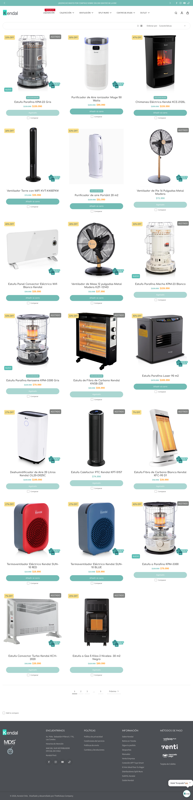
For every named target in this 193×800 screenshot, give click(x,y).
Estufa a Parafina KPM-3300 (160, 564)
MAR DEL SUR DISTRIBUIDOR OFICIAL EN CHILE (58, 749)
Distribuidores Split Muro (132, 771)
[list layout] (138, 26)
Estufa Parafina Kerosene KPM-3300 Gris (32, 380)
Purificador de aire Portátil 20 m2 (96, 195)
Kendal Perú (51, 755)
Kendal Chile (22, 795)
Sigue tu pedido (128, 745)
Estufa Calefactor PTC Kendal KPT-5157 (96, 472)
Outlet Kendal (128, 780)
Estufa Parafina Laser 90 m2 (160, 375)
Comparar (34, 118)
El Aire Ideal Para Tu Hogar (133, 767)
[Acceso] (182, 12)
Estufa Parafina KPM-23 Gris (32, 102)
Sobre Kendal (127, 736)
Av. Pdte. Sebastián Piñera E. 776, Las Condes (60, 738)
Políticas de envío (91, 745)
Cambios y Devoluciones (94, 749)
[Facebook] (177, 3)
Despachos (126, 749)
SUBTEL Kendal (128, 776)
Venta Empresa (128, 758)
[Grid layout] (141, 26)
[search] (176, 12)
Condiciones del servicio (94, 741)
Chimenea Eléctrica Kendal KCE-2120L (160, 102)
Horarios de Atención (54, 743)
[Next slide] (170, 3)
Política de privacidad (93, 736)
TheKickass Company (63, 795)
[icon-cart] (187, 12)
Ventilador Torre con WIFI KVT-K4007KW (33, 190)
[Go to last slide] (4, 3)
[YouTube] (184, 3)
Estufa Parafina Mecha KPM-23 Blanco (160, 284)
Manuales (126, 754)
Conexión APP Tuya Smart (133, 762)
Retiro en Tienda (129, 741)
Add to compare (12, 713)
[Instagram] (180, 3)
